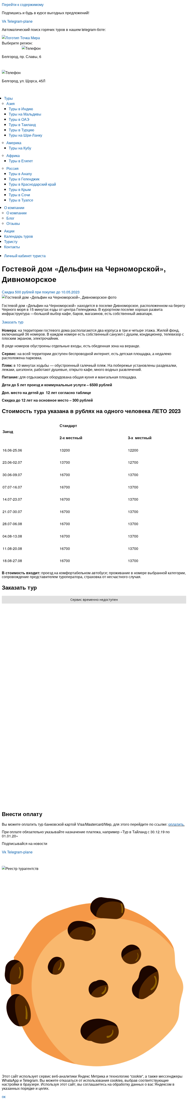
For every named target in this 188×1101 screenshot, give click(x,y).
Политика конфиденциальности (29, 876)
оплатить (176, 824)
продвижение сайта (39, 888)
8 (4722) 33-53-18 (16, 64)
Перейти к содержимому (23, 4)
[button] (41, 292)
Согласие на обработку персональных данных (41, 880)
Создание (10, 888)
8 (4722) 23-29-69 (16, 89)
